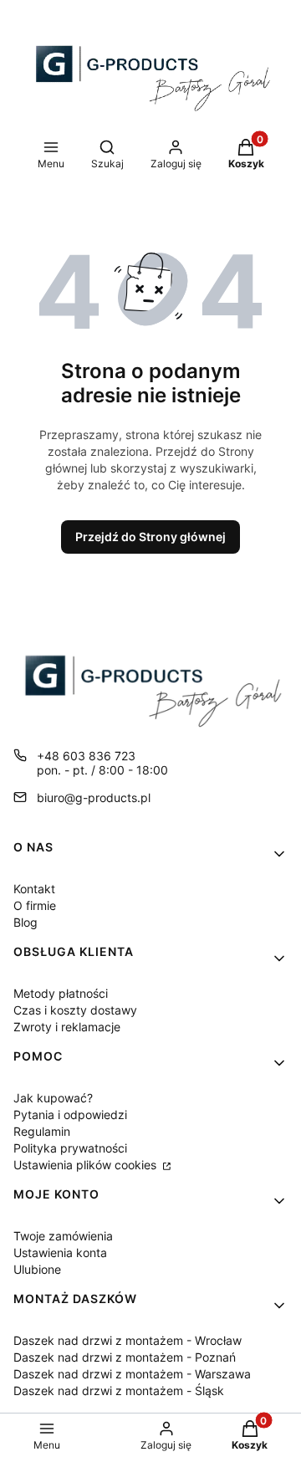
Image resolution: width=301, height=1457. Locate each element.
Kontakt (34, 889)
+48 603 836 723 (86, 756)
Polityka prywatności (70, 1148)
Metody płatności (60, 993)
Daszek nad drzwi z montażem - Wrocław (127, 1340)
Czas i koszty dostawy (75, 1010)
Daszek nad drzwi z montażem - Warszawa (132, 1374)
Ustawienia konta (60, 1252)
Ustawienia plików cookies (86, 1165)
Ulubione (37, 1269)
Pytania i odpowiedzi (70, 1114)
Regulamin (41, 1131)
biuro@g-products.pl (93, 797)
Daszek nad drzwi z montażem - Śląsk (118, 1390)
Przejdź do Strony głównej (150, 536)
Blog (25, 922)
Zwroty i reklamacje (66, 1027)
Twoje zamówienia (63, 1236)
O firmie (34, 905)
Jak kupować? (53, 1098)
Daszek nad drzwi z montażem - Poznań (124, 1357)
